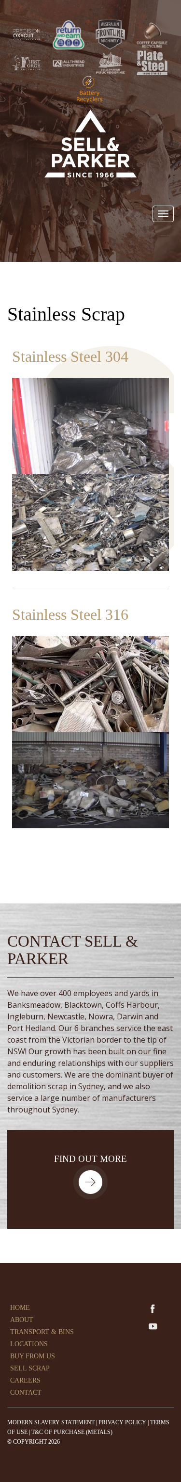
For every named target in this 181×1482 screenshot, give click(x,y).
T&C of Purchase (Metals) (71, 1432)
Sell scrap (30, 1368)
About (21, 1319)
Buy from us (32, 1356)
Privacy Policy (122, 1422)
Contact (26, 1392)
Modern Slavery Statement (51, 1422)
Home (20, 1307)
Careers (25, 1380)
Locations (29, 1344)
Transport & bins (42, 1332)
